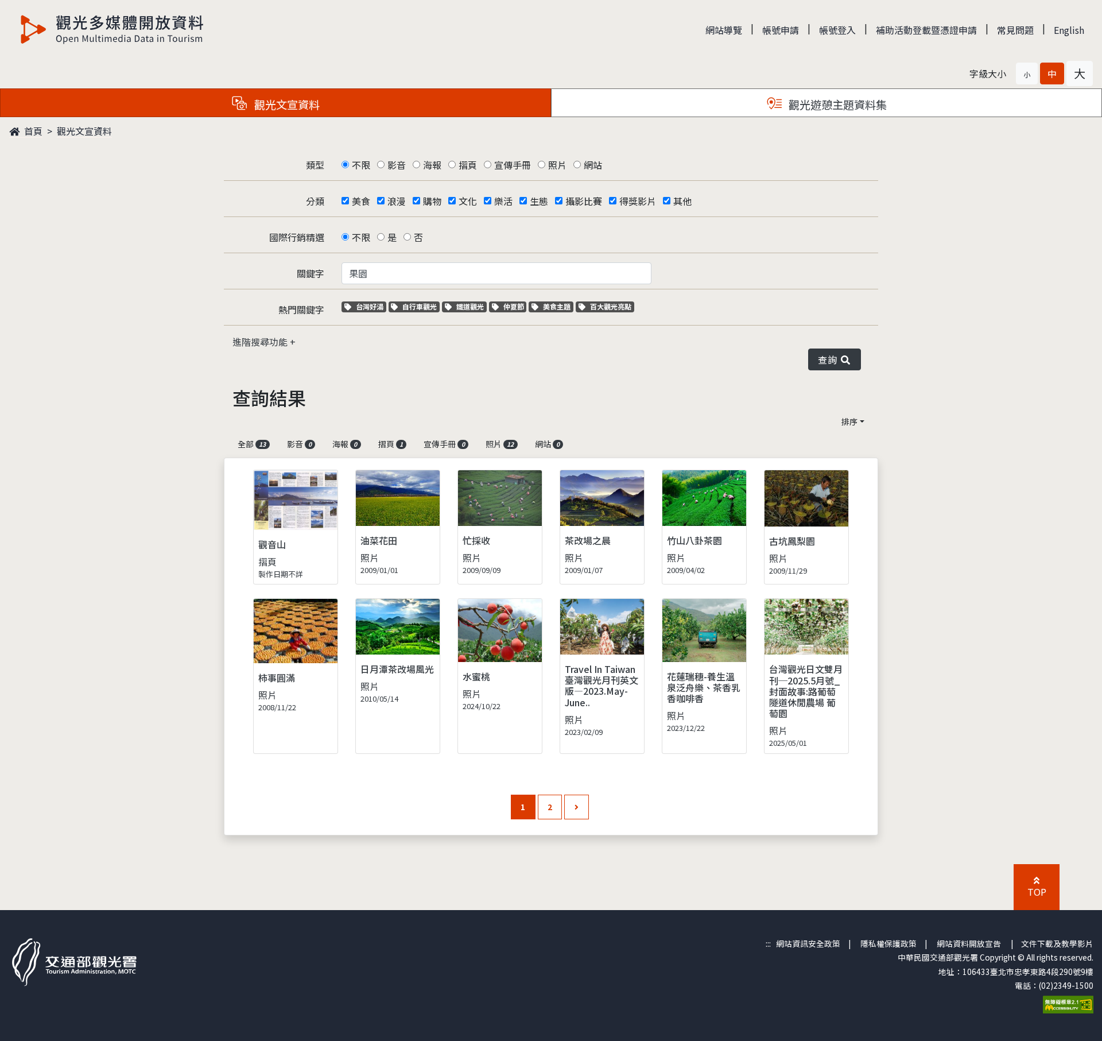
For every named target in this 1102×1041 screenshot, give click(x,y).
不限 (361, 165)
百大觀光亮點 (610, 306)
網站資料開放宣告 (969, 943)
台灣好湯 (370, 306)
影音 (396, 165)
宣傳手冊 (512, 165)
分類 (315, 201)
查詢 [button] (829, 359)
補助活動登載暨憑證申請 (926, 30)
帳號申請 (780, 30)
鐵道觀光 (471, 306)
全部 (252, 444)
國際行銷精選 (296, 237)
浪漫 (396, 201)
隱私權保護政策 (888, 943)
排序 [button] (849, 421)
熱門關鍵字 (301, 309)
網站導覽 (723, 30)
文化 (468, 201)
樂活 (503, 201)
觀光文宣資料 (84, 131)
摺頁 (468, 165)
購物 (432, 201)
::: (768, 943)
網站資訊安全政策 (808, 943)
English (1069, 30)
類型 (315, 165)
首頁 (32, 131)
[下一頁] (576, 807)
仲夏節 (515, 306)
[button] (1027, 73)
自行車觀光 (419, 306)
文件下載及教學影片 (1057, 943)
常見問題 (1015, 30)
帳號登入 (837, 30)
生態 (539, 201)
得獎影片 (637, 201)
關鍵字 (310, 273)
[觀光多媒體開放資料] (112, 29)
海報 (432, 165)
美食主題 (557, 306)
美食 (361, 201)
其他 (682, 201)
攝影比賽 (583, 201)
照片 (557, 165)
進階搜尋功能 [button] (261, 342)
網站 (593, 165)
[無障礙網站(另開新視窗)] (1068, 1003)
